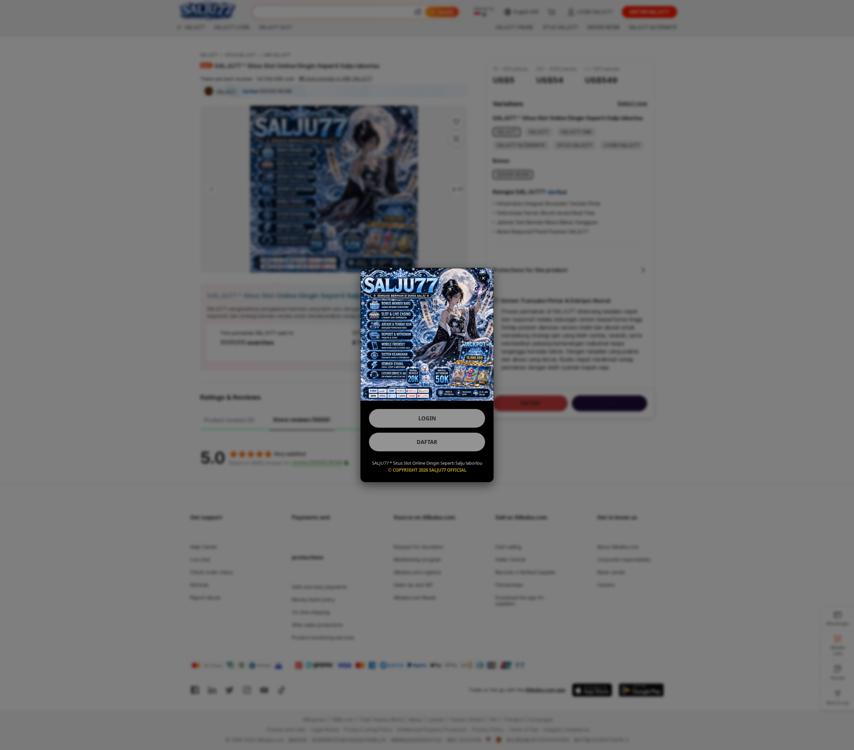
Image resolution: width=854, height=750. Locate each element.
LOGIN (427, 418)
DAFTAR (427, 442)
